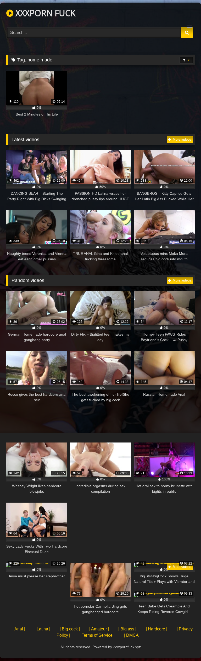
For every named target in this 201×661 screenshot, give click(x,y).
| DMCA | (132, 635)
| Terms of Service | (97, 635)
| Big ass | (127, 629)
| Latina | (42, 629)
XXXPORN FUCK (44, 13)
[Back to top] (185, 645)
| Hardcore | (156, 629)
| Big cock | (70, 629)
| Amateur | (99, 629)
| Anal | (19, 629)
